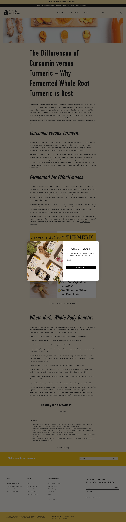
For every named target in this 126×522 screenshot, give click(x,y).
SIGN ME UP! (81, 267)
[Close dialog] (97, 243)
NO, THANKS (81, 273)
